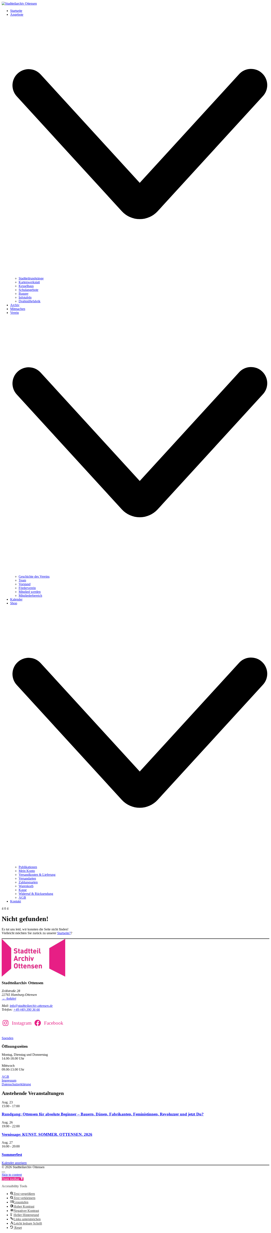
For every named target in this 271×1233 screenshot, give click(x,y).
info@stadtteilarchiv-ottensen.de (31, 1005)
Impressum (9, 1080)
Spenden (7, 1038)
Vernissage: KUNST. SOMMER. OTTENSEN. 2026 (47, 1134)
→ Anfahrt (9, 998)
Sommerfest (12, 1154)
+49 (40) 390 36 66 (26, 1009)
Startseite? (64, 933)
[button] (13, 1179)
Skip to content (12, 1174)
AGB (5, 1076)
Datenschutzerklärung (16, 1084)
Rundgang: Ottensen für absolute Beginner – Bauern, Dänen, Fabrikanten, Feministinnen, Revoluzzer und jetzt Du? (103, 1114)
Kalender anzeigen (14, 1163)
